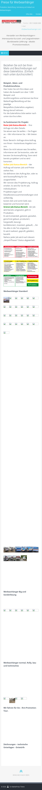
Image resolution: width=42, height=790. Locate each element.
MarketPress (16, 787)
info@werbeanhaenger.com (31, 29)
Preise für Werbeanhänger (17, 2)
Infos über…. (29, 14)
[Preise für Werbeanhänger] (11, 18)
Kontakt (38, 14)
